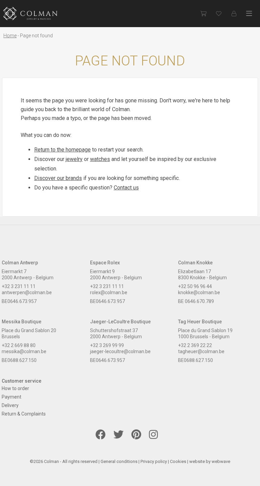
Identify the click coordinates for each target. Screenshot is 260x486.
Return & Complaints (24, 414)
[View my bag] (203, 13)
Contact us (126, 187)
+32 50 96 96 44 (195, 286)
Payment (11, 397)
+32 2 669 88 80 (19, 345)
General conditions (119, 461)
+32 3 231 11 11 (19, 286)
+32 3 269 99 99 (107, 345)
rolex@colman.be (108, 292)
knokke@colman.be (199, 292)
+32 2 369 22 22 (195, 345)
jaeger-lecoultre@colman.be (120, 351)
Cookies (178, 461)
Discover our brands (58, 178)
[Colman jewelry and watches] (30, 13)
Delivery (10, 405)
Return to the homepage (62, 149)
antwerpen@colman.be (27, 292)
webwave (221, 461)
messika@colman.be (24, 351)
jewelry (74, 159)
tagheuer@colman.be (201, 351)
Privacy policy (153, 461)
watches (100, 159)
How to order (15, 388)
